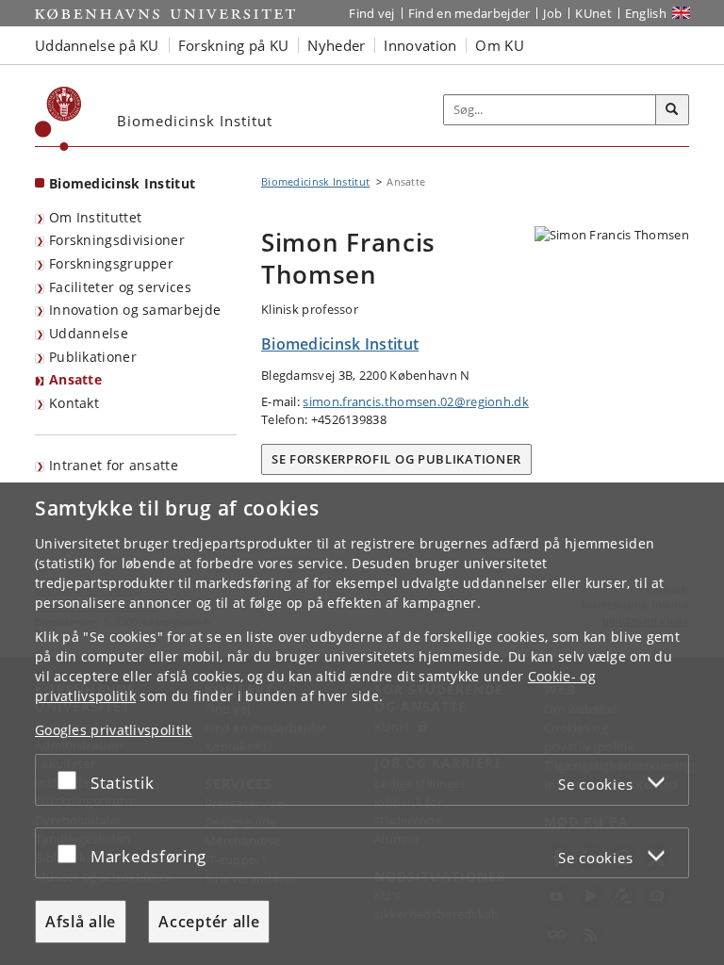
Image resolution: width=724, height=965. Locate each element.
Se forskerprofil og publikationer (396, 458)
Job (552, 13)
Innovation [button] (420, 45)
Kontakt (74, 403)
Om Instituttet (95, 217)
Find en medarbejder (469, 13)
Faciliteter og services (120, 287)
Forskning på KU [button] (233, 45)
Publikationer (93, 357)
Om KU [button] (499, 45)
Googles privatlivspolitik (113, 730)
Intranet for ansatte (113, 465)
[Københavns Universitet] (58, 119)
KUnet (593, 13)
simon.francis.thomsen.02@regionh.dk (416, 401)
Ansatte (75, 379)
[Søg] (672, 110)
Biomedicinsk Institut (122, 183)
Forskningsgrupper (111, 263)
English (645, 13)
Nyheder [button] (336, 45)
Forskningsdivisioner (117, 240)
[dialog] (362, 723)
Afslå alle (80, 921)
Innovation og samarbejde (135, 310)
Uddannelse (88, 333)
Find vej (371, 13)
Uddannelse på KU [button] (97, 45)
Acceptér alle (208, 921)
